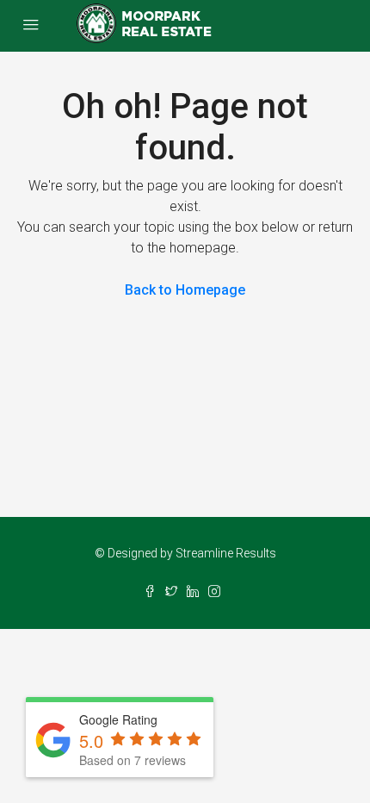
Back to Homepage (185, 290)
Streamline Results (226, 553)
